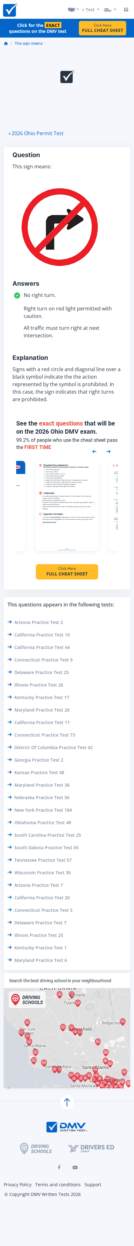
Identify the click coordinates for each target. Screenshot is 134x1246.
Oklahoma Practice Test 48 (42, 822)
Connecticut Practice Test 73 (44, 735)
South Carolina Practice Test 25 (47, 835)
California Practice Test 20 (42, 898)
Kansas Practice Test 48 (39, 772)
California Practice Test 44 (42, 647)
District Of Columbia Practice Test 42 (53, 747)
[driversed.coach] (91, 1148)
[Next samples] (108, 451)
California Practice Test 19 (42, 635)
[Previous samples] (94, 451)
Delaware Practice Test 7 (40, 923)
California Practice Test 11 (42, 722)
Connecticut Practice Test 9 (43, 660)
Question (26, 155)
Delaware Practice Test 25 (41, 672)
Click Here (102, 28)
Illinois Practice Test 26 (38, 685)
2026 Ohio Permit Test (38, 133)
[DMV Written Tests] (67, 1102)
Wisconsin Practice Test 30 (42, 873)
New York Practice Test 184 (43, 810)
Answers (25, 283)
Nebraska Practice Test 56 (41, 797)
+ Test (88, 10)
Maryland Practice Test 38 (41, 785)
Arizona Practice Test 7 (38, 885)
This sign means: (29, 43)
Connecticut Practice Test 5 (43, 910)
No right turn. (40, 295)
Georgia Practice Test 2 (38, 760)
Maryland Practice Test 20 (41, 710)
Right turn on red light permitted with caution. (68, 312)
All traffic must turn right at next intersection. (61, 331)
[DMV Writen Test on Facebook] (59, 1167)
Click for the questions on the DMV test (37, 28)
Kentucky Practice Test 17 (41, 697)
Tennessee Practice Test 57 (43, 860)
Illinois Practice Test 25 (38, 935)
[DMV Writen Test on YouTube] (75, 1167)
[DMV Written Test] (10, 9)
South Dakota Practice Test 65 (46, 847)
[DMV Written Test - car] (110, 9)
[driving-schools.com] (36, 1148)
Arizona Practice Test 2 (38, 622)
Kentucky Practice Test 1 (40, 948)
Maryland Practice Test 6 (40, 960)
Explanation (30, 357)
